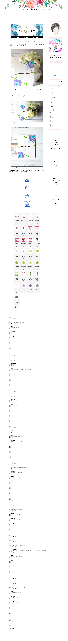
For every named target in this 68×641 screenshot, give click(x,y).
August (52, 98)
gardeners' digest (56, 150)
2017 (51, 113)
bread (56, 184)
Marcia (12, 476)
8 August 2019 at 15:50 (13, 318)
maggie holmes (56, 186)
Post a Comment (12, 628)
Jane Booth (12, 481)
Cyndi (12, 523)
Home (28, 630)
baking (55, 182)
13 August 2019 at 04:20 (13, 573)
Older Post (44, 630)
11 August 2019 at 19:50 (13, 520)
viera (11, 341)
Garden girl (55, 167)
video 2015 (56, 163)
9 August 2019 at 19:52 (13, 442)
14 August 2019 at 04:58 (13, 588)
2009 (51, 124)
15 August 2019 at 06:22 (13, 626)
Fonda (12, 336)
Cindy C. (12, 486)
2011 (51, 121)
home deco (55, 203)
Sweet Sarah (12, 331)
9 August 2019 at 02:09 (13, 391)
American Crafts (55, 131)
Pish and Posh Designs (35, 640)
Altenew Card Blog (25, 45)
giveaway (56, 136)
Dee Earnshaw (13, 321)
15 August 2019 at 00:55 (13, 609)
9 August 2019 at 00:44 (13, 386)
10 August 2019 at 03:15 (13, 478)
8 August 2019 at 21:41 (13, 355)
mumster (12, 533)
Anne (11, 368)
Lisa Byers (12, 518)
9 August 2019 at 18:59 (13, 437)
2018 (51, 112)
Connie (12, 560)
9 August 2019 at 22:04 (13, 463)
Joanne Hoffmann (13, 358)
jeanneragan (12, 596)
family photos (56, 199)
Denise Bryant (13, 528)
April (51, 106)
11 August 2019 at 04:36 (13, 510)
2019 (51, 92)
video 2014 (56, 171)
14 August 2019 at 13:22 (13, 598)
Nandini (12, 445)
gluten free (55, 201)
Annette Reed (12, 606)
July (51, 102)
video (56, 140)
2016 (51, 114)
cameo (55, 157)
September (52, 97)
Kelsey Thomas (13, 570)
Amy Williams (13, 455)
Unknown (12, 414)
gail (11, 555)
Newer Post (12, 630)
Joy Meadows (12, 497)
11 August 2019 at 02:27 (13, 500)
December (52, 93)
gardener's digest (56, 178)
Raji (11, 326)
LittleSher (12, 399)
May (51, 105)
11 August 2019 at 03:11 (13, 505)
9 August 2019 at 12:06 (13, 427)
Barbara (12, 394)
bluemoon (12, 591)
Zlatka (12, 565)
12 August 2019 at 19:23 (13, 552)
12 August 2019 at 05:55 (13, 541)
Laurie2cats (12, 471)
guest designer (56, 155)
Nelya (11, 373)
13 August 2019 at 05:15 (13, 578)
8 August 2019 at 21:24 (13, 350)
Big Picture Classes (56, 180)
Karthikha (12, 316)
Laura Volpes (40, 44)
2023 (51, 86)
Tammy (12, 430)
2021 (51, 89)
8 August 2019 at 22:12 (13, 365)
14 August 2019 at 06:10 (13, 593)
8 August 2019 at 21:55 (13, 360)
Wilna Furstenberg (56, 193)
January (52, 110)
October (52, 96)
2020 (51, 90)
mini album (56, 161)
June (51, 103)
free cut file (55, 176)
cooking (56, 195)
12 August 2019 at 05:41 (13, 536)
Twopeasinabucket (56, 138)
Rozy (11, 618)
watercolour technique (56, 172)
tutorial (56, 205)
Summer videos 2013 (56, 152)
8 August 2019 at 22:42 (13, 370)
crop (56, 197)
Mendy (12, 409)
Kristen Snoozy (13, 419)
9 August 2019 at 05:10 (13, 406)
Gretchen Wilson (13, 601)
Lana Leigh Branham (13, 544)
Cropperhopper (13, 383)
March (52, 107)
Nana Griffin (12, 363)
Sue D (11, 508)
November (52, 94)
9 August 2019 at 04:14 (13, 396)
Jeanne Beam (12, 491)
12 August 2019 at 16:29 (13, 546)
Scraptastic (55, 133)
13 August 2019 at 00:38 (13, 562)
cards (56, 159)
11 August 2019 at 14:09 (13, 515)
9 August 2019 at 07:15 (13, 422)
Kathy (12, 586)
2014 (51, 117)
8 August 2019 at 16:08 (13, 323)
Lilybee (55, 174)
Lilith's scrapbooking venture (34, 9)
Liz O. (12, 450)
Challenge (56, 188)
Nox (11, 435)
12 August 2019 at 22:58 (13, 557)
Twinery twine (56, 191)
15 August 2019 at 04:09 (13, 621)
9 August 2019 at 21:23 (13, 458)
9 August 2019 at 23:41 (13, 473)
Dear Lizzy (56, 165)
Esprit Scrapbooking (55, 148)
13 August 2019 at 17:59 (13, 583)
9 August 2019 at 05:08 (13, 401)
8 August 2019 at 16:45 (13, 328)
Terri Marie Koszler (19, 175)
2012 (51, 120)
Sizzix (55, 146)
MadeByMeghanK (13, 378)
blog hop (56, 142)
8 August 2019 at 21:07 (13, 344)
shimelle (56, 169)
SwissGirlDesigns (55, 144)
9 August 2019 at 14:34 (13, 432)
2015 (51, 116)
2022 (51, 88)
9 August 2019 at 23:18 (13, 468)
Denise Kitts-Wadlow (13, 549)
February (52, 109)
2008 (51, 125)
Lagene (12, 404)
